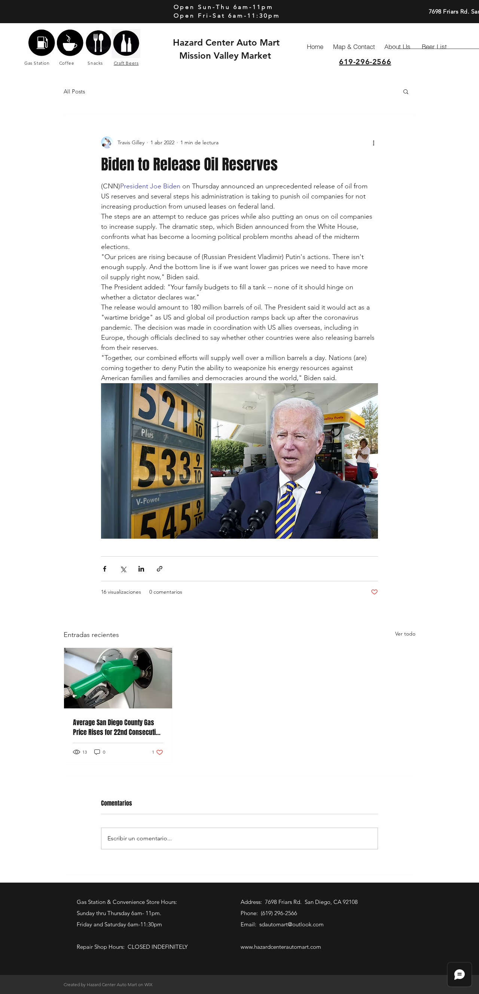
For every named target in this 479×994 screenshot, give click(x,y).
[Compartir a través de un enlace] (159, 568)
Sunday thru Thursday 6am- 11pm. (120, 913)
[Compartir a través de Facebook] (104, 568)
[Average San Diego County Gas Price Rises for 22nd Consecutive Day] (118, 678)
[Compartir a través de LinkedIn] (141, 568)
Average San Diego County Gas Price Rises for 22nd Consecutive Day (117, 727)
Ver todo (405, 633)
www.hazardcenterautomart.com (281, 946)
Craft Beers (126, 63)
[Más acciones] (373, 142)
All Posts (74, 91)
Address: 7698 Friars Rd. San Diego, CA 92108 (299, 901)
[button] (405, 91)
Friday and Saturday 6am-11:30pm (119, 924)
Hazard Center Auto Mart (226, 42)
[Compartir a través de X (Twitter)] (122, 568)
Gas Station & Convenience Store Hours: (128, 901)
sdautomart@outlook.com (291, 924)
